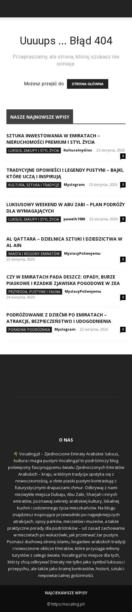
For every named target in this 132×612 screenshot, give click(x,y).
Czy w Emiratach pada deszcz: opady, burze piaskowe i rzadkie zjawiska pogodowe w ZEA (63, 280)
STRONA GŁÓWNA (87, 84)
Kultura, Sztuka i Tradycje (33, 184)
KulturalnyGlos (77, 150)
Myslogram (74, 184)
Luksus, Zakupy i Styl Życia (33, 150)
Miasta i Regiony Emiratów (34, 253)
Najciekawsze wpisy (66, 593)
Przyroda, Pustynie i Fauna (34, 291)
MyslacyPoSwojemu (82, 253)
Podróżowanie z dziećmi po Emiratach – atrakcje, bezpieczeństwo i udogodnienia (58, 318)
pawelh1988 (74, 218)
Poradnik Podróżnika (29, 329)
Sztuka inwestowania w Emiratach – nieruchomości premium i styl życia (53, 138)
